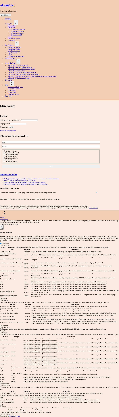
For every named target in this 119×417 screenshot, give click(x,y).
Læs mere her (93, 208)
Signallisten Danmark (18, 29)
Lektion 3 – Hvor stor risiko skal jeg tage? (21, 69)
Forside (8, 19)
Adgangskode (5, 124)
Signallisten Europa (17, 33)
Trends (10, 37)
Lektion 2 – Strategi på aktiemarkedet (20, 67)
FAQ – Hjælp (12, 92)
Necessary (5, 244)
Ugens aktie (11, 40)
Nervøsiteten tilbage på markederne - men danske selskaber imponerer (25, 184)
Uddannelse (10, 58)
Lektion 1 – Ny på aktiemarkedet (18, 65)
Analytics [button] (3, 331)
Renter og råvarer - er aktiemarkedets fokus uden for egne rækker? (24, 182)
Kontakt (8, 80)
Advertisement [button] (4, 383)
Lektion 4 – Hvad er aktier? (16, 71)
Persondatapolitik (13, 94)
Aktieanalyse (12, 26)
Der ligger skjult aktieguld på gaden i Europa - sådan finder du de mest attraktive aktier (31, 179)
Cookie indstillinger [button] (6, 224)
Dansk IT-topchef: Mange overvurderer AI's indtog (19, 180)
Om (6, 85)
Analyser (8, 24)
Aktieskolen (10, 63)
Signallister (11, 27)
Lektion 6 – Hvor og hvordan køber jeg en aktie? (23, 74)
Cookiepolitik (12, 90)
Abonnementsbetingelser (15, 87)
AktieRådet (7, 5)
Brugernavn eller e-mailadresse (10, 120)
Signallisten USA (16, 35)
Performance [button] (4, 325)
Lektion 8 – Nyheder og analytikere (19, 78)
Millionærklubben (8, 174)
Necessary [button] (3, 242)
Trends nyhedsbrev (11, 151)
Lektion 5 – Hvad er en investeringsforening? (22, 72)
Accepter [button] (16, 224)
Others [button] (2, 404)
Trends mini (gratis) (14, 38)
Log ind (8, 96)
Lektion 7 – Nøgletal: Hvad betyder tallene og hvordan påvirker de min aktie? (32, 76)
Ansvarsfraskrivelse (14, 89)
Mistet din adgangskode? (8, 130)
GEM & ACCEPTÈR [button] (7, 414)
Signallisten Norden (17, 31)
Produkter (9, 45)
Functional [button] (3, 298)
